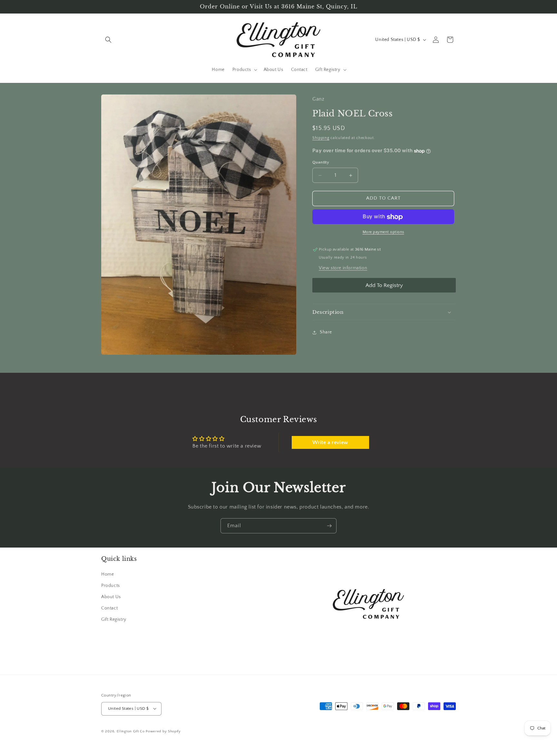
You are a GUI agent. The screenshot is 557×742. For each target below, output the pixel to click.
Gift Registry (113, 619)
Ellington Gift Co (131, 731)
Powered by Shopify (163, 731)
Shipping (320, 138)
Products (110, 585)
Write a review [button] (330, 442)
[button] (108, 40)
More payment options (383, 232)
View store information (343, 268)
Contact (109, 607)
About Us (111, 596)
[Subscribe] (329, 525)
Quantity (320, 162)
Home (107, 574)
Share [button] (326, 332)
